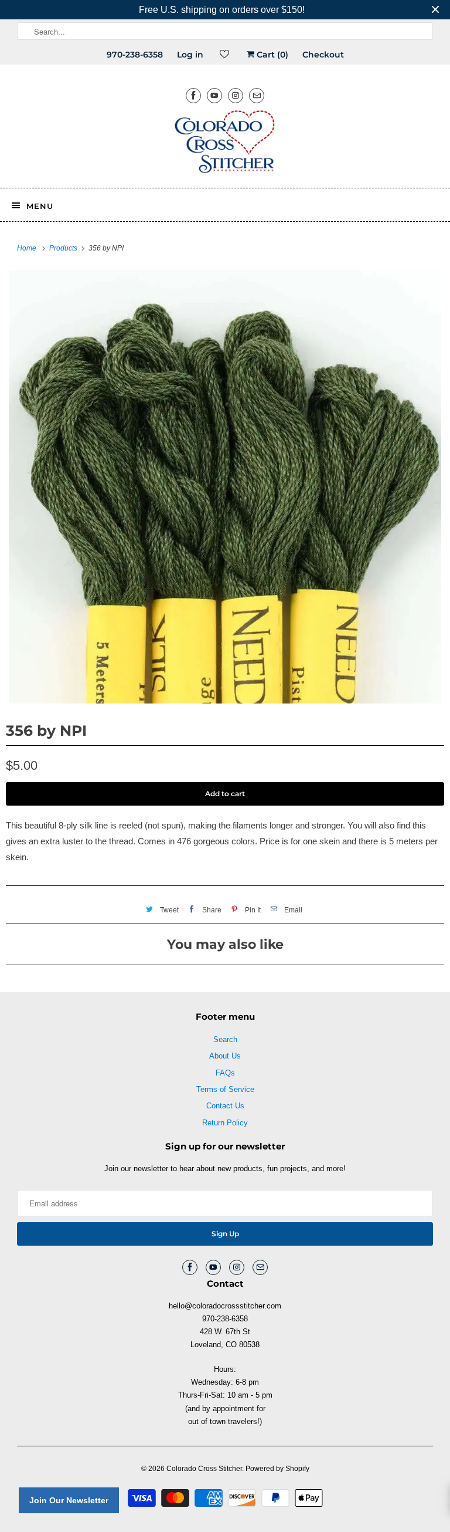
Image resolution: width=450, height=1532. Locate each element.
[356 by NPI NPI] (225, 487)
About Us (225, 1055)
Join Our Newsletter (68, 1500)
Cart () (271, 54)
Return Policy (225, 1122)
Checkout (323, 54)
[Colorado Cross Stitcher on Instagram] (235, 95)
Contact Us (225, 1105)
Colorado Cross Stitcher (204, 1469)
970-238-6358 (135, 54)
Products (64, 248)
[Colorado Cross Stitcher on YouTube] (214, 95)
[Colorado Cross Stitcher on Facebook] (193, 95)
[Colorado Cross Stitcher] (225, 144)
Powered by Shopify (277, 1469)
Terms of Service (225, 1089)
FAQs (225, 1072)
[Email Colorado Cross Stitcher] (256, 95)
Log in (190, 54)
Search (225, 1039)
